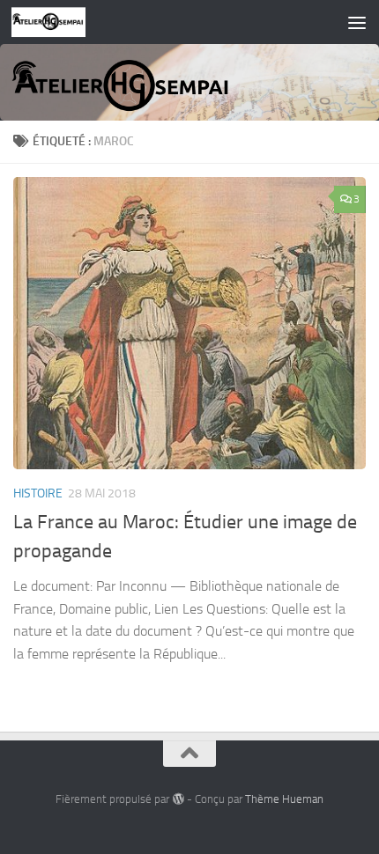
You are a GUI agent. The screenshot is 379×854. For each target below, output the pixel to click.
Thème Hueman (284, 799)
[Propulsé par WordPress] (177, 799)
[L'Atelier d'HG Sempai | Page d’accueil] (61, 22)
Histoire (38, 493)
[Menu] (357, 22)
